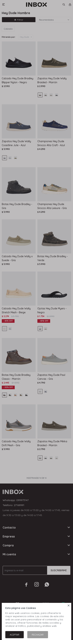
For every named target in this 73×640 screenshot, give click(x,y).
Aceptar (14, 634)
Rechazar (38, 634)
